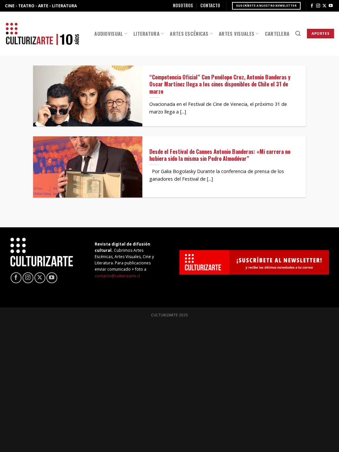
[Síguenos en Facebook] (312, 6)
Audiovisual (108, 33)
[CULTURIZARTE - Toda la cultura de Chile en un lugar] (42, 33)
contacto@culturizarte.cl (117, 276)
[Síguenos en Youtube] (331, 6)
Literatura (146, 33)
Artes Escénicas (189, 33)
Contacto (210, 5)
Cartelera (277, 33)
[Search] (298, 33)
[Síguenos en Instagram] (318, 6)
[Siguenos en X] (324, 6)
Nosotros (183, 5)
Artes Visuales (236, 33)
